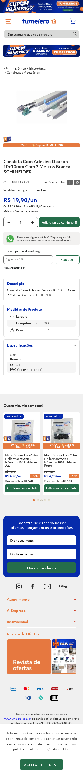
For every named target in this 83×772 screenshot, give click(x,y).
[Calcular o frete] (67, 259)
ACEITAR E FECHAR (41, 765)
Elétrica (20, 68)
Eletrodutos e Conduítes (38, 68)
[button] (34, 500)
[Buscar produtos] (75, 34)
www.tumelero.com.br (17, 718)
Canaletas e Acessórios (23, 72)
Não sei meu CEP (14, 268)
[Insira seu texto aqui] (19, 586)
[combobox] (41, 34)
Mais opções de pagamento (20, 211)
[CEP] (28, 256)
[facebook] (70, 182)
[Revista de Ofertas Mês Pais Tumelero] (41, 672)
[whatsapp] (77, 182)
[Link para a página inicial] (7, 68)
